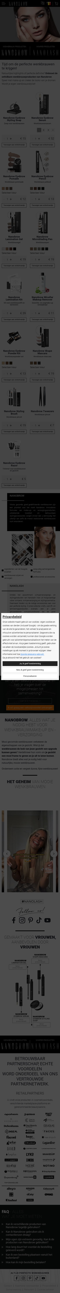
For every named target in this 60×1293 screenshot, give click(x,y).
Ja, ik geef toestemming (30, 663)
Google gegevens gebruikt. (32, 654)
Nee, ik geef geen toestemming (30, 670)
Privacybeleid (12, 617)
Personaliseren (30, 676)
